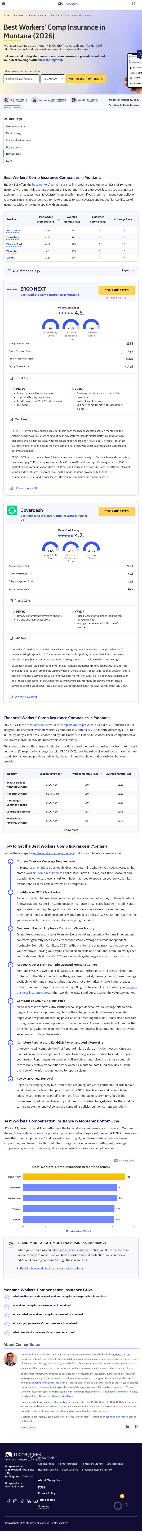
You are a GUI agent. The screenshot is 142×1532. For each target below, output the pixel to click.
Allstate (133, 1391)
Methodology (13, 133)
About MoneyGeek (50, 1480)
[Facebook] (8, 1501)
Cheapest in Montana (18, 140)
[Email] (137, 1427)
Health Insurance (48, 1469)
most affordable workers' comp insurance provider (60, 725)
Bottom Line (13, 154)
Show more (71, 830)
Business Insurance (37, 15)
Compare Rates (117, 290)
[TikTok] (22, 1501)
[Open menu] (3, 3)
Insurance (18, 15)
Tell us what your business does (21, 71)
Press (41, 1486)
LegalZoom (68, 1396)
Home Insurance (67, 1463)
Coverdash (12, 237)
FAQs (9, 160)
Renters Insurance (92, 1463)
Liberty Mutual (28, 1396)
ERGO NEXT (13, 230)
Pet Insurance (70, 1469)
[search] (134, 4)
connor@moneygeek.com (119, 1416)
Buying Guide (13, 147)
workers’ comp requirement (44, 873)
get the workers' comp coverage (53, 853)
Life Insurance (115, 1463)
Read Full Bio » (29, 1427)
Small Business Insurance (97, 1469)
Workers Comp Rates (86, 79)
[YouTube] (35, 1501)
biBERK (10, 258)
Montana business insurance (71, 1250)
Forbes (53, 1396)
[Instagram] (15, 1501)
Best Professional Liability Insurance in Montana (51, 1268)
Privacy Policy (47, 1493)
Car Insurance (46, 1463)
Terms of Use (46, 1499)
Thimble (11, 251)
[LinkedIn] (28, 1501)
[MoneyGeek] (69, 4)
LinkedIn (28, 1421)
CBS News (43, 1396)
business (117, 1354)
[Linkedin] (127, 1427)
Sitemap (43, 1506)
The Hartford (14, 244)
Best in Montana (15, 126)
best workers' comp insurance (52, 184)
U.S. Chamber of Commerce (113, 1391)
